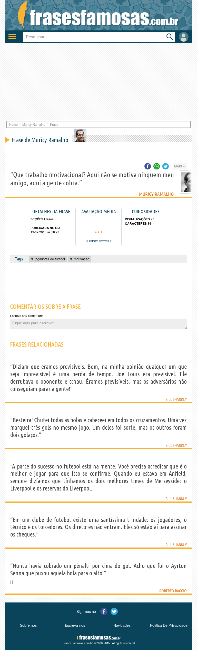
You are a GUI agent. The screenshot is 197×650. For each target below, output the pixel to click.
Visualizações (137, 219)
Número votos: (98, 241)
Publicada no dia (46, 227)
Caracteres (136, 223)
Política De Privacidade (169, 625)
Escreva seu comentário (27, 315)
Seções (37, 219)
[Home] (98, 15)
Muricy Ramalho (156, 194)
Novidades (122, 625)
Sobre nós (28, 625)
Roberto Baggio (173, 590)
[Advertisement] (98, 81)
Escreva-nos (75, 625)
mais (179, 166)
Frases (48, 219)
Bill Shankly (176, 399)
